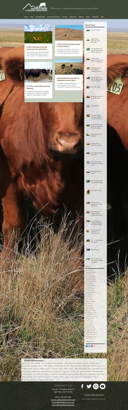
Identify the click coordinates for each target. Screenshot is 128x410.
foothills (61, 377)
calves (61, 368)
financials (55, 377)
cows (77, 371)
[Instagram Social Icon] (95, 346)
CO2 (28, 363)
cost (60, 371)
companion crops (46, 371)
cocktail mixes (36, 371)
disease (24, 374)
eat (34, 374)
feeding (102, 374)
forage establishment (75, 377)
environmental (62, 374)
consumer (55, 371)
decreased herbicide (86, 371)
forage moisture (87, 377)
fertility (24, 377)
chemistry (103, 368)
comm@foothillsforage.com (63, 402)
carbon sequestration (80, 368)
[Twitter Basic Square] (89, 346)
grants (47, 379)
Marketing (60, 363)
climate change (26, 371)
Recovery (85, 363)
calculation (55, 368)
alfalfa (45, 366)
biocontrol (94, 366)
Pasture (66, 363)
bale (67, 366)
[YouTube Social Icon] (92, 346)
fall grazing (92, 374)
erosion (85, 374)
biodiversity (101, 366)
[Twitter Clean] (89, 386)
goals (32, 379)
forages (95, 377)
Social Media (26, 366)
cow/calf (72, 371)
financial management (44, 377)
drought (30, 374)
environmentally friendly (75, 374)
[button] (65, 16)
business (48, 368)
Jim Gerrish (48, 363)
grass (51, 379)
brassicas (36, 368)
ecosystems (54, 374)
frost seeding (26, 379)
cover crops (66, 371)
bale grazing (73, 366)
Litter (54, 363)
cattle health (95, 368)
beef (88, 366)
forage (66, 377)
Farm (42, 363)
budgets (42, 368)
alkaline (50, 366)
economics (39, 374)
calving (66, 368)
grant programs (39, 379)
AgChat (24, 363)
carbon (71, 368)
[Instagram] (96, 386)
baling (84, 366)
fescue (35, 377)
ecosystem (46, 374)
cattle (89, 368)
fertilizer (29, 377)
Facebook (37, 363)
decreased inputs (98, 371)
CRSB (32, 363)
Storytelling (34, 366)
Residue (97, 363)
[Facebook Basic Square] (87, 346)
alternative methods (59, 366)
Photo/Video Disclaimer (94, 395)
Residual (91, 363)
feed (97, 374)
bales (79, 366)
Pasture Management (75, 363)
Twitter (40, 366)
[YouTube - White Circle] (102, 386)
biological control (27, 368)
